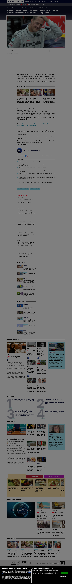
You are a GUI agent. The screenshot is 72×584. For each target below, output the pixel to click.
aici (11, 579)
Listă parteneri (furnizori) (35, 575)
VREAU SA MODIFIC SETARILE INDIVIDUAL (64, 576)
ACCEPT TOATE (64, 573)
